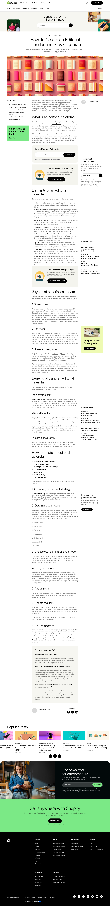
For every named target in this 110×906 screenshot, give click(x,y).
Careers (37, 846)
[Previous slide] (50, 756)
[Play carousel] (55, 756)
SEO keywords (46, 227)
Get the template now (57, 281)
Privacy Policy (94, 185)
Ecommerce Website (59, 882)
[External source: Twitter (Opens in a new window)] (79, 896)
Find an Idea (16, 8)
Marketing (34, 8)
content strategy (39, 399)
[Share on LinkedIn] (76, 712)
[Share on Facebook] (68, 712)
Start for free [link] (69, 155)
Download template (56, 179)
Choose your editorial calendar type (46, 467)
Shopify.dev (74, 843)
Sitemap (52, 897)
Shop (91, 843)
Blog (8, 8)
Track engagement (40, 477)
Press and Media (40, 852)
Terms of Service (30, 897)
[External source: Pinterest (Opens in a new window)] (101, 896)
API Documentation (77, 846)
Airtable (55, 354)
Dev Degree (74, 849)
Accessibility (38, 882)
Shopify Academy (58, 852)
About (36, 843)
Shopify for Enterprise (96, 849)
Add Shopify (87, 509)
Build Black (38, 879)
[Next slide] (59, 756)
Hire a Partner (57, 849)
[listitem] (55, 741)
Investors (37, 849)
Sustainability (39, 876)
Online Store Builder (59, 876)
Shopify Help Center (59, 846)
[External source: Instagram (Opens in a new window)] (88, 896)
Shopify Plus (93, 846)
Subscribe (97, 784)
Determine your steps (41, 464)
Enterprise (51, 3)
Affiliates (37, 858)
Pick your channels (40, 469)
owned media (56, 124)
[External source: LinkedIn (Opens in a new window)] (97, 896)
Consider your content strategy (44, 461)
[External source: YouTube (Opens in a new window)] (83, 896)
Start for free (97, 3)
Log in (86, 3)
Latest (41, 8)
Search (99, 8)
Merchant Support (58, 843)
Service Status (39, 864)
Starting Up (25, 8)
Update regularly (39, 475)
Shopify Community (59, 855)
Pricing (43, 3)
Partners (37, 855)
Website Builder (57, 879)
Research (38, 885)
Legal (36, 861)
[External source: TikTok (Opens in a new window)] (92, 896)
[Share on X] (72, 712)
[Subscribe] (71, 25)
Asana (63, 354)
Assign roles (38, 472)
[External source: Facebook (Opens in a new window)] (74, 896)
